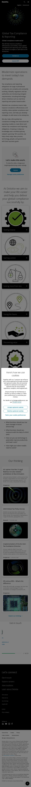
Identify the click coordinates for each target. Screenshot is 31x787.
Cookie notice (17, 402)
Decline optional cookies (15, 411)
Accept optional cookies (15, 407)
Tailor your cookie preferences (15, 415)
